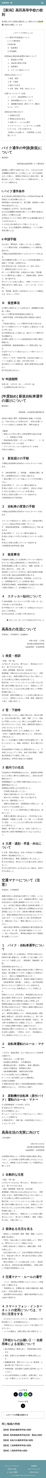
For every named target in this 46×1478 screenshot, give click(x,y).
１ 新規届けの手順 (16, 60)
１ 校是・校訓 (12, 78)
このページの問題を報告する (17, 1415)
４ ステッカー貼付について (18, 70)
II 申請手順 (11, 44)
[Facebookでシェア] (20, 1394)
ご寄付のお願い (12, 1469)
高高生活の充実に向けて (14, 112)
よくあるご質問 (12, 1472)
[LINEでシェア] (25, 1394)
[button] (30, 1394)
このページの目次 (20, 33)
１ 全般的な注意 (13, 115)
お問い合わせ (34, 1472)
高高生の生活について (13, 75)
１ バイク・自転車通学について (20, 97)
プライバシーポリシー (11, 1466)
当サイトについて (34, 1469)
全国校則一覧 (7, 3)
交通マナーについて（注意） (16, 93)
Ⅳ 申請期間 (11, 51)
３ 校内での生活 (13, 85)
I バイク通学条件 (13, 41)
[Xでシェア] (16, 1394)
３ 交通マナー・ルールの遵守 (18, 122)
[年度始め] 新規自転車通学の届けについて (21, 56)
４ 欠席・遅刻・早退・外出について (21, 89)
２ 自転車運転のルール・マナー (20, 100)
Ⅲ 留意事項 (12, 48)
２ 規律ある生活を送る (16, 119)
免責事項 (34, 1466)
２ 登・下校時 (12, 82)
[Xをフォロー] (23, 1406)
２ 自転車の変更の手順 (17, 63)
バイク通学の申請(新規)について (17, 37)
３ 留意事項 (12, 67)
